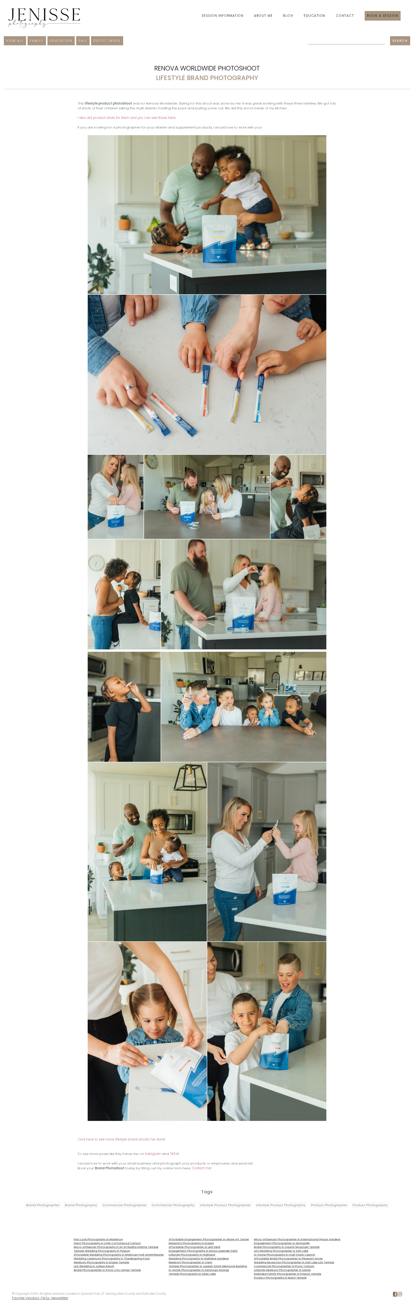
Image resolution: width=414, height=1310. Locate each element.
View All (15, 41)
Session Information (223, 15)
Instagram (153, 1154)
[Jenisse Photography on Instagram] (400, 1295)
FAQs (45, 1298)
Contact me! (202, 1168)
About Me (263, 15)
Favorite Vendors (25, 1298)
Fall (83, 41)
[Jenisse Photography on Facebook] (395, 1295)
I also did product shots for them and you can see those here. (127, 118)
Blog (288, 15)
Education (314, 15)
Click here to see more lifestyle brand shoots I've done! (121, 1139)
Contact (345, 15)
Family (37, 41)
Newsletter (60, 1298)
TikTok (174, 1154)
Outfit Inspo (107, 41)
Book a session (382, 15)
